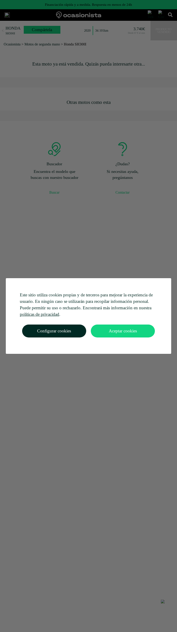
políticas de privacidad (39, 314)
